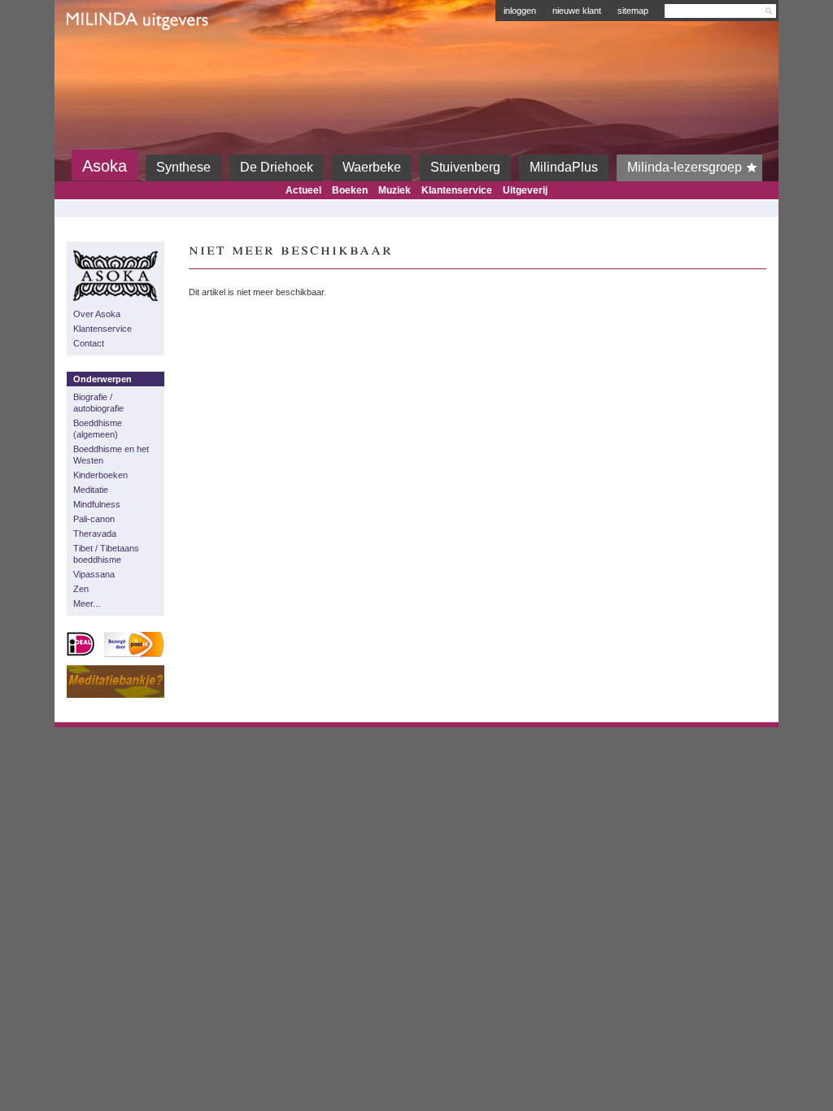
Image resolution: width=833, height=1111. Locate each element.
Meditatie (90, 490)
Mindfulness (96, 504)
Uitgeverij (525, 190)
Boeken (350, 190)
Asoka (104, 166)
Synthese (183, 167)
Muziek (394, 190)
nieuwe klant (576, 10)
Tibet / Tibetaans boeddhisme (106, 553)
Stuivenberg (465, 167)
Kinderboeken (100, 475)
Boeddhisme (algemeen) (97, 428)
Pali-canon (94, 519)
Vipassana (94, 574)
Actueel (303, 190)
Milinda (101, 58)
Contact (88, 343)
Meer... (86, 603)
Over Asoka (96, 314)
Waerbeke (371, 167)
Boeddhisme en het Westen (111, 454)
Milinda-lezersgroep (684, 167)
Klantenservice (456, 190)
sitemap (632, 10)
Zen (81, 589)
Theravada (94, 533)
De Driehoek (276, 167)
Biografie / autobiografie (98, 402)
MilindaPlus (564, 167)
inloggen (520, 10)
